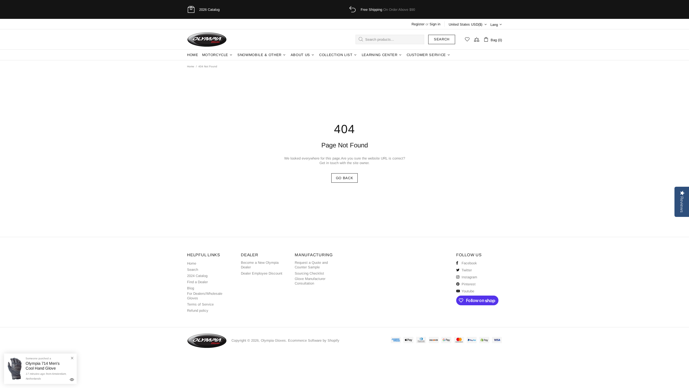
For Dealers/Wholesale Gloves (204, 296)
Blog (190, 288)
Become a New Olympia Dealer (260, 265)
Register (418, 24)
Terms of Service (200, 304)
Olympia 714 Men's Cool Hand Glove (43, 365)
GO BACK (344, 178)
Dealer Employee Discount (261, 273)
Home (190, 66)
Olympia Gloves (207, 39)
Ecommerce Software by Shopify (313, 340)
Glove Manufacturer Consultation (310, 281)
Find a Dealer (197, 282)
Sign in (435, 24)
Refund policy (197, 311)
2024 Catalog (197, 276)
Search (441, 39)
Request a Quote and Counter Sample (311, 265)
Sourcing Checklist (309, 273)
